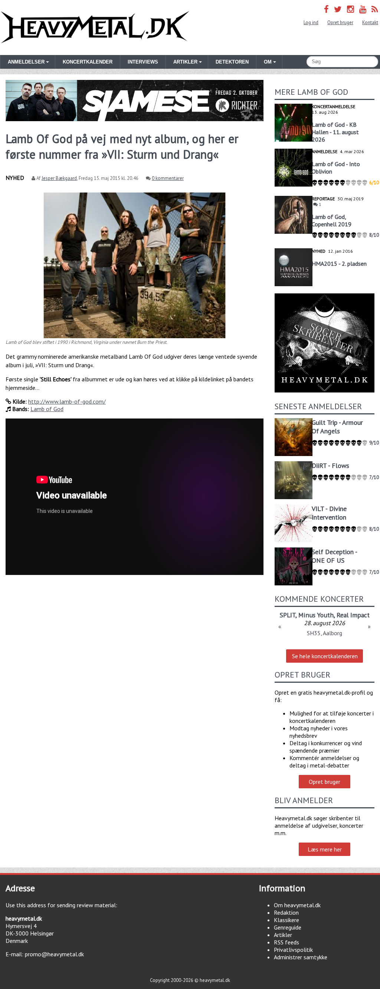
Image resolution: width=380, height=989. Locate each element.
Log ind (311, 22)
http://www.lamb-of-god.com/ (67, 401)
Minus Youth (316, 615)
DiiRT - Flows (330, 465)
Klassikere (286, 920)
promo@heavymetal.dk (54, 954)
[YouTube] (362, 9)
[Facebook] (326, 9)
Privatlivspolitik (293, 949)
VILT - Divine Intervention (329, 512)
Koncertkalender (87, 62)
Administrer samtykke (300, 957)
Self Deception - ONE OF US (334, 556)
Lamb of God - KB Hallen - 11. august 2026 (335, 132)
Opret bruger (340, 22)
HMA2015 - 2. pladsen (339, 263)
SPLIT (287, 615)
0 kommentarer (168, 178)
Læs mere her (325, 849)
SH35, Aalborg (324, 633)
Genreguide (287, 927)
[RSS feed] (374, 9)
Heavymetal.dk (95, 27)
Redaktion (286, 912)
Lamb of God (46, 409)
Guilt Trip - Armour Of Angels (337, 426)
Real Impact (353, 615)
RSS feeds (286, 942)
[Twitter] (338, 9)
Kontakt (370, 22)
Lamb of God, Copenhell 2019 (331, 220)
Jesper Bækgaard (59, 178)
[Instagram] (350, 9)
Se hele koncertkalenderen (325, 656)
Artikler (283, 934)
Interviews (143, 62)
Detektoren (232, 62)
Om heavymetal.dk (297, 905)
